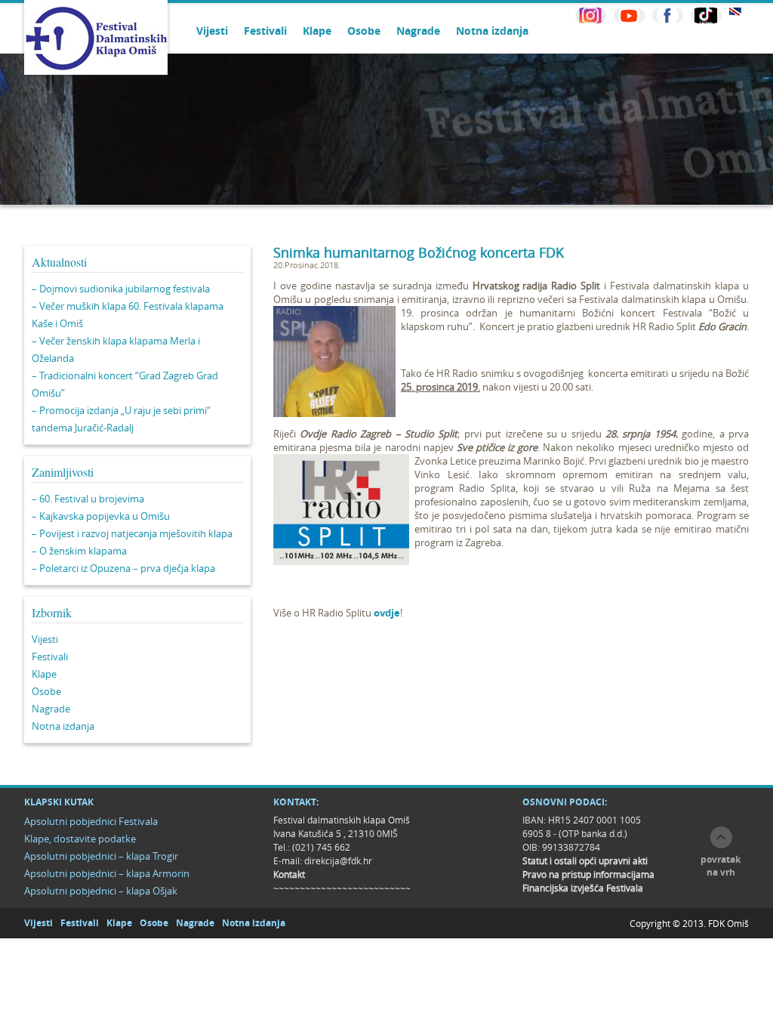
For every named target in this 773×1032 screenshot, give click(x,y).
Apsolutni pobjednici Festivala (91, 821)
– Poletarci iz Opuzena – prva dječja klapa (123, 568)
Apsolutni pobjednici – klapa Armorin (106, 873)
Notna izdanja (492, 30)
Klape (317, 30)
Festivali (265, 30)
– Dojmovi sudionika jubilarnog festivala (121, 288)
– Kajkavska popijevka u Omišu (101, 516)
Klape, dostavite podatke (80, 838)
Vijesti (212, 30)
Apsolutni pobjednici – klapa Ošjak (100, 891)
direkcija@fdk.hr (338, 860)
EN (735, 12)
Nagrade (418, 30)
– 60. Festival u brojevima (88, 498)
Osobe (363, 30)
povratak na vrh (721, 866)
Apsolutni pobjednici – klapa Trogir (101, 856)
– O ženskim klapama (79, 551)
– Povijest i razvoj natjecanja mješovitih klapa (132, 533)
